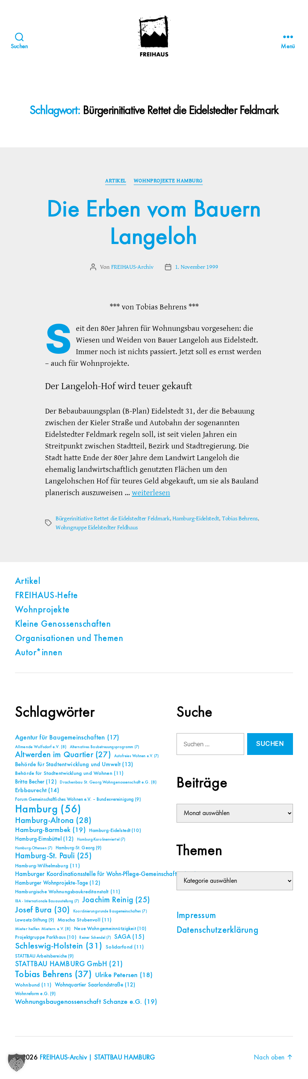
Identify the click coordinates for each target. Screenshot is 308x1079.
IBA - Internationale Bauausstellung (47, 901)
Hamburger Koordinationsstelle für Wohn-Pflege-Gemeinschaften (105, 874)
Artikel (115, 180)
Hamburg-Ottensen (33, 848)
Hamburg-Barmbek (50, 829)
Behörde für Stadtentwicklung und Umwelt (74, 765)
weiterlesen (151, 493)
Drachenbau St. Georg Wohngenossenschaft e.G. (108, 782)
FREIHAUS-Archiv (132, 267)
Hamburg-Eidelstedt (195, 518)
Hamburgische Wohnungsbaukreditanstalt (67, 891)
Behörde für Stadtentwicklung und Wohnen (69, 773)
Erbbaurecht (37, 790)
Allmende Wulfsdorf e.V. (40, 747)
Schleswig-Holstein (59, 946)
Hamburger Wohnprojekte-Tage (57, 883)
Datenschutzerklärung (217, 930)
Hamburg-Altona (53, 820)
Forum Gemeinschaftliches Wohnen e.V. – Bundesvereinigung (78, 799)
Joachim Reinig (116, 900)
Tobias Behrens (240, 518)
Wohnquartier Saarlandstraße (95, 985)
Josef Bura (42, 910)
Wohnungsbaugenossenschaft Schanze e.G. (86, 1001)
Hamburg (48, 809)
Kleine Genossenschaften (63, 624)
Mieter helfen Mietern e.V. (43, 929)
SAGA (129, 937)
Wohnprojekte (42, 610)
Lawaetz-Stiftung (34, 920)
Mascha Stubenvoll (84, 920)
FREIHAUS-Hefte (46, 595)
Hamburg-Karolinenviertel (101, 839)
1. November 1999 (196, 267)
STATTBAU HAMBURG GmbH (69, 964)
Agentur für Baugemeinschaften (67, 737)
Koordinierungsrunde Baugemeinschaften (109, 911)
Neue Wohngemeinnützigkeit (110, 928)
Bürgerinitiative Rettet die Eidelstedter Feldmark (113, 518)
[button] (16, 1062)
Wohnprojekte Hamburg (168, 180)
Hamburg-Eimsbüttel (44, 839)
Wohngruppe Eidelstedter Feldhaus (96, 527)
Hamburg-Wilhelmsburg (47, 865)
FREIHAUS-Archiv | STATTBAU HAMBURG (97, 1057)
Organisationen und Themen (69, 638)
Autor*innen (38, 653)
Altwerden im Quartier (63, 755)
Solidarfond (125, 947)
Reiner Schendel (95, 938)
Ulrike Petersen (124, 975)
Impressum (196, 915)
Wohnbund (33, 985)
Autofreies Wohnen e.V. (136, 756)
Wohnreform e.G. (35, 993)
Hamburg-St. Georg (79, 848)
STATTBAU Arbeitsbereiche (44, 956)
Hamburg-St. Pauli (53, 856)
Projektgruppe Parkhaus (45, 937)
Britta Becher (36, 782)
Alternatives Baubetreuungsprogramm (104, 747)
